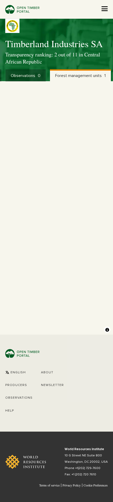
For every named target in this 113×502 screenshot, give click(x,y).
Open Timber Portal (22, 9)
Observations (19, 397)
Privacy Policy (72, 485)
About (47, 372)
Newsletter (52, 385)
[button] (15, 372)
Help (9, 410)
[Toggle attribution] (107, 330)
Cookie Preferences (96, 485)
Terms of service (49, 485)
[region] (56, 208)
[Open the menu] (104, 8)
